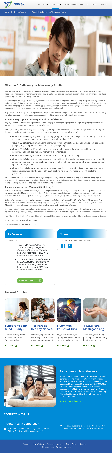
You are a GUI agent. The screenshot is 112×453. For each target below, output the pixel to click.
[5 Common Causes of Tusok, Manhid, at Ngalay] (69, 310)
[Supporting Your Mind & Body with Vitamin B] (17, 310)
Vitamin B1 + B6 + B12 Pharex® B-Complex (80, 200)
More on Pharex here (69, 401)
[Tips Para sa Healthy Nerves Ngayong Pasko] (43, 310)
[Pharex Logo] (14, 4)
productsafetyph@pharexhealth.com (87, 428)
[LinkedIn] (70, 246)
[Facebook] (63, 246)
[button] (47, 4)
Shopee (103, 216)
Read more (9, 345)
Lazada (94, 216)
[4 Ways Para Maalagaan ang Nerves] (95, 310)
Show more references (28, 280)
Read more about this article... (31, 255)
